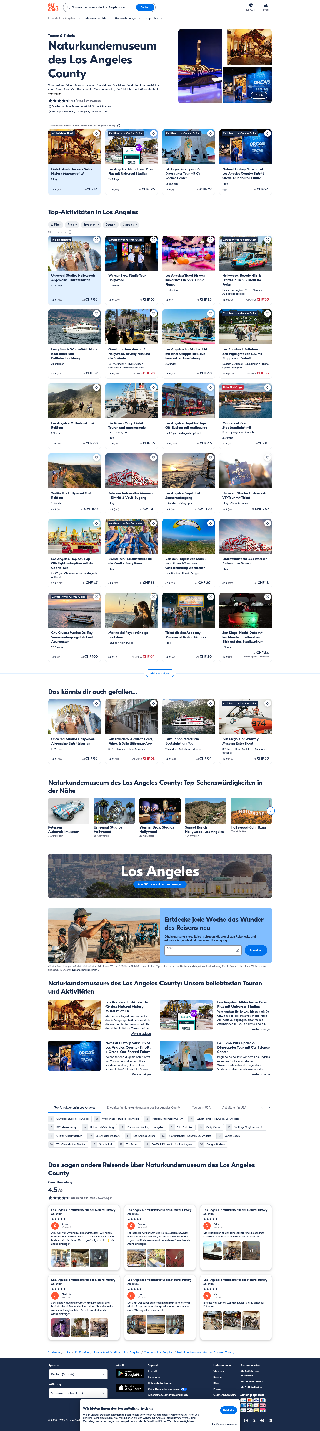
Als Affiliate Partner (251, 1387)
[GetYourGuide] (53, 7)
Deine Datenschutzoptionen (164, 1389)
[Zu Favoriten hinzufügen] (96, 133)
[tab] (74, 1108)
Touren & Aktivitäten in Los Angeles (117, 1352)
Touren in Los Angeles (158, 1352)
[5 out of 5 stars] (84, 1219)
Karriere (217, 1377)
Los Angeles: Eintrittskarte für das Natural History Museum (83, 1212)
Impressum (154, 1377)
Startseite (54, 1352)
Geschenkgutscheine (224, 1395)
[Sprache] (251, 5)
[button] (74, 162)
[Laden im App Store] (130, 1388)
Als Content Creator (251, 1381)
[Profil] (266, 5)
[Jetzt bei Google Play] (130, 1374)
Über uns (218, 1371)
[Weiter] (271, 811)
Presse (217, 1389)
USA (67, 1352)
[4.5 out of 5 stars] (59, 1197)
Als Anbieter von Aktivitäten (249, 1373)
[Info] (118, 125)
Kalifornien (82, 1352)
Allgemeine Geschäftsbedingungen (168, 1395)
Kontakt (152, 1371)
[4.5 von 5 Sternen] (59, 100)
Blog (216, 1383)
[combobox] (99, 7)
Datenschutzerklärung (160, 1383)
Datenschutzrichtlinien (84, 969)
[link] (74, 162)
